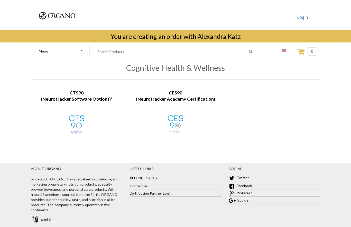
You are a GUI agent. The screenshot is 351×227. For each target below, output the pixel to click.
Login (302, 17)
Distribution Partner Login (151, 193)
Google (242, 200)
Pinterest (244, 193)
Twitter (242, 178)
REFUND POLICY (144, 178)
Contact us (139, 186)
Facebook (244, 186)
